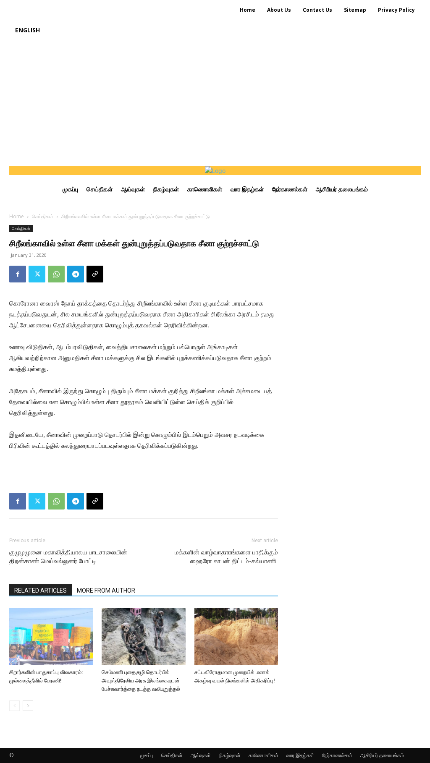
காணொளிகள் (263, 755)
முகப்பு (146, 755)
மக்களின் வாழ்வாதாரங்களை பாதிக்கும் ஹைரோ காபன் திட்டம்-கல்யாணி (226, 557)
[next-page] (28, 705)
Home (16, 216)
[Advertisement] (215, 103)
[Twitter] (37, 274)
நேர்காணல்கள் (337, 755)
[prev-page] (14, 705)
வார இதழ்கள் (300, 755)
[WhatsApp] (56, 274)
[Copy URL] (95, 274)
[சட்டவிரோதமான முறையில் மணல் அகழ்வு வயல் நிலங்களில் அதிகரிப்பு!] (236, 636)
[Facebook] (17, 274)
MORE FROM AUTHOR (106, 590)
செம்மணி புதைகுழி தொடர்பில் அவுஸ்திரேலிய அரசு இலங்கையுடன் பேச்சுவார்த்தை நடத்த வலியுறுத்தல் (141, 680)
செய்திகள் (42, 216)
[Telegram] (75, 274)
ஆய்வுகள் (201, 755)
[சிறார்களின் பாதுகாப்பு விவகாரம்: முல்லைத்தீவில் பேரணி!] (51, 636)
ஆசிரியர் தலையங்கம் (382, 755)
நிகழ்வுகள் (230, 755)
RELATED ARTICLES (40, 590)
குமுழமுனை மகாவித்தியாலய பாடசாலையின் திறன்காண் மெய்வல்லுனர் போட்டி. (68, 557)
